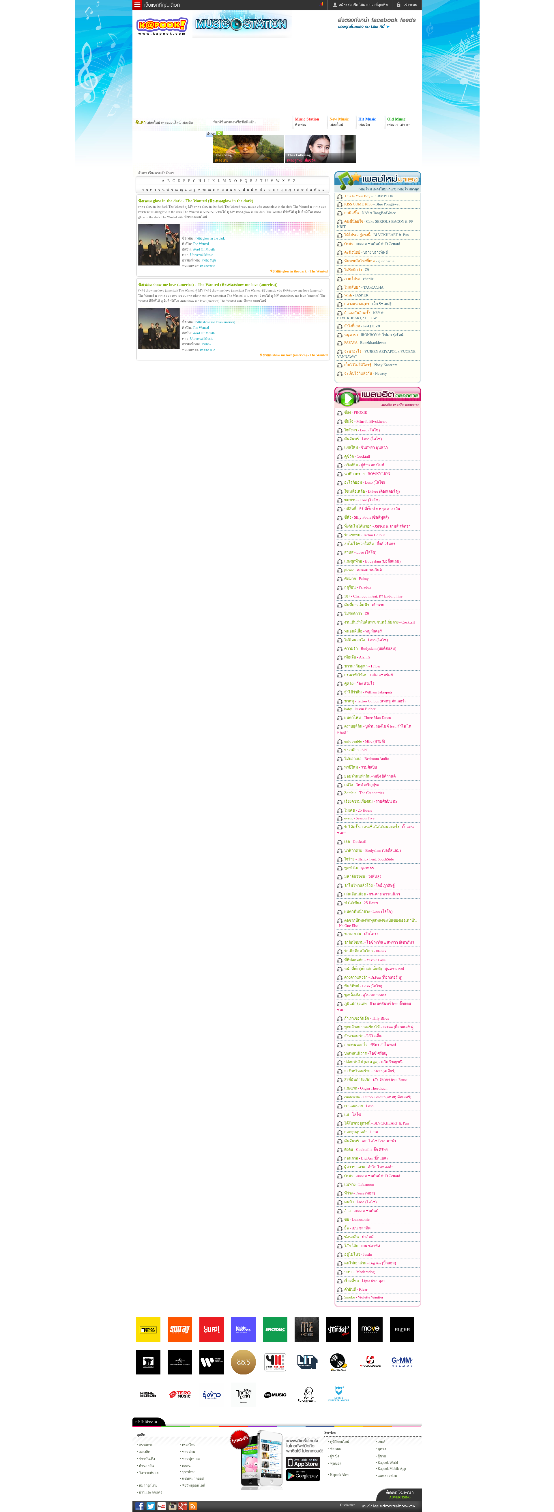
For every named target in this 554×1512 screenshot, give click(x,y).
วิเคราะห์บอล (148, 1473)
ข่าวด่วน (188, 1452)
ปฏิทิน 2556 (204, 1426)
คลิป (146, 1426)
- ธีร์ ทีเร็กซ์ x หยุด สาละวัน (371, 509)
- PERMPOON (368, 196)
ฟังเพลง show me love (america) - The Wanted (294, 355)
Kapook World (388, 1463)
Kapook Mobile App (392, 1469)
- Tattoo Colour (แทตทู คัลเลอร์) (374, 701)
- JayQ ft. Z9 (361, 326)
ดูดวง (382, 1449)
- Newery (365, 373)
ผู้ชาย (382, 1456)
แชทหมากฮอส (348, 1426)
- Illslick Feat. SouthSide (368, 859)
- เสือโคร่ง (360, 934)
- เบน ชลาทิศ (356, 1228)
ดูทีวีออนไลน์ (339, 1442)
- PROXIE (355, 412)
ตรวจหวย (146, 1445)
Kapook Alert (339, 1475)
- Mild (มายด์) (364, 741)
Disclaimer (347, 1505)
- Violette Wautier (363, 1297)
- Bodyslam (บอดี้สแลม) (371, 561)
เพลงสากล (207, 266)
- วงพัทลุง (362, 876)
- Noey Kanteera (370, 365)
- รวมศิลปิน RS (370, 801)
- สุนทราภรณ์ (373, 968)
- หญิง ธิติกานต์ (369, 776)
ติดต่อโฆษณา (400, 1494)
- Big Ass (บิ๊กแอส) (365, 1158)
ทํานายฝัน (146, 1466)
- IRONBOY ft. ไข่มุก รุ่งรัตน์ (373, 335)
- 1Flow (361, 666)
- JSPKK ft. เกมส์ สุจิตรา (376, 526)
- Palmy (356, 578)
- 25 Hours (357, 810)
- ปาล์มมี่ (358, 1237)
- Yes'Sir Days (364, 960)
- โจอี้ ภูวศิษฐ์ (369, 885)
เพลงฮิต (144, 1452)
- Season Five (359, 818)
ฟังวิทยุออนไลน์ (193, 1485)
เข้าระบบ (410, 5)
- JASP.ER (355, 295)
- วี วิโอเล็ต (362, 1036)
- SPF (355, 750)
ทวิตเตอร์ (262, 1426)
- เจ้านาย (363, 605)
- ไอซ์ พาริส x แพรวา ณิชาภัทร (378, 942)
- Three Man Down (367, 717)
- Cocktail (356, 456)
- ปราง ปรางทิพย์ (365, 252)
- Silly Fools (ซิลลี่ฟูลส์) (366, 517)
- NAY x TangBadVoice (369, 213)
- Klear (355, 1289)
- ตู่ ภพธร (358, 868)
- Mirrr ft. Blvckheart (365, 421)
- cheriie (358, 279)
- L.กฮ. (361, 1132)
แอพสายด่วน (387, 1476)
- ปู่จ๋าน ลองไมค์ (363, 465)
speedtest (188, 1472)
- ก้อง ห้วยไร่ (359, 683)
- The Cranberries (363, 793)
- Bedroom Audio (366, 758)
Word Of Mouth (203, 249)
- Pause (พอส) (359, 1193)
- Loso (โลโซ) (361, 430)
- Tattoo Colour (364, 535)
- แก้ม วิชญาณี (373, 1062)
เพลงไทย (221, 160)
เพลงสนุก (209, 260)
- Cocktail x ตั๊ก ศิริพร (365, 1149)
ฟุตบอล (335, 1463)
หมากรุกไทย (377, 1426)
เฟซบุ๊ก (233, 1426)
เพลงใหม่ (189, 1445)
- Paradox (357, 587)
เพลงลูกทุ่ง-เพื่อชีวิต (301, 160)
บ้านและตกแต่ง (150, 1492)
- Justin (357, 1254)
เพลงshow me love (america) (215, 322)
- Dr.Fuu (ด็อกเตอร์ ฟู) (371, 491)
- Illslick (365, 951)
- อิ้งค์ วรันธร (369, 543)
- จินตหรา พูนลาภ (365, 447)
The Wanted (201, 244)
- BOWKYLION (366, 474)
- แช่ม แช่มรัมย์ (368, 675)
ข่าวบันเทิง (147, 1459)
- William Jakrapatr (367, 692)
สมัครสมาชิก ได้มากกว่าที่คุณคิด (363, 5)
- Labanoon (358, 1184)
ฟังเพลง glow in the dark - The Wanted (299, 271)
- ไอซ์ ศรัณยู (365, 1053)
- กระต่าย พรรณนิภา (371, 894)
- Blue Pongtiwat (371, 204)
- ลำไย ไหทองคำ (368, 1167)
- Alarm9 (356, 657)
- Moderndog (359, 1272)
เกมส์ (381, 1442)
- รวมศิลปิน (360, 767)
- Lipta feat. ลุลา (364, 1281)
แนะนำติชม (371, 1506)
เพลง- (206, 344)
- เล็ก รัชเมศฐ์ (367, 304)
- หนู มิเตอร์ (362, 631)
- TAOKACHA (363, 287)
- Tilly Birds (366, 1018)
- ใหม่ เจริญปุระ (361, 785)
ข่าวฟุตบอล (191, 1459)
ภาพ (175, 1426)
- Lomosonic (356, 1219)
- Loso (358, 1106)
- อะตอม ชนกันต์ (362, 570)
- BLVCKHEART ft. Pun (376, 235)
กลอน (320, 1426)
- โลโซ (352, 1114)
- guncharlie (368, 261)
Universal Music (201, 255)
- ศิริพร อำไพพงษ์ (369, 1044)
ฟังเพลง (336, 1449)
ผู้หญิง (334, 1456)
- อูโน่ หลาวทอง (364, 995)
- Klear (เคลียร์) (369, 1071)
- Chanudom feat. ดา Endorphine (373, 596)
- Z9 (356, 270)
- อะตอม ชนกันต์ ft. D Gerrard (371, 244)
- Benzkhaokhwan (364, 342)
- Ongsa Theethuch (365, 1088)
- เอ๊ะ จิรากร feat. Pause (375, 1079)
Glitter (406, 1426)
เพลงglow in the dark (210, 238)
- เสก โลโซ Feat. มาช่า (369, 1141)
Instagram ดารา (291, 1426)
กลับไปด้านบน (146, 1422)
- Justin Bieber (359, 709)
